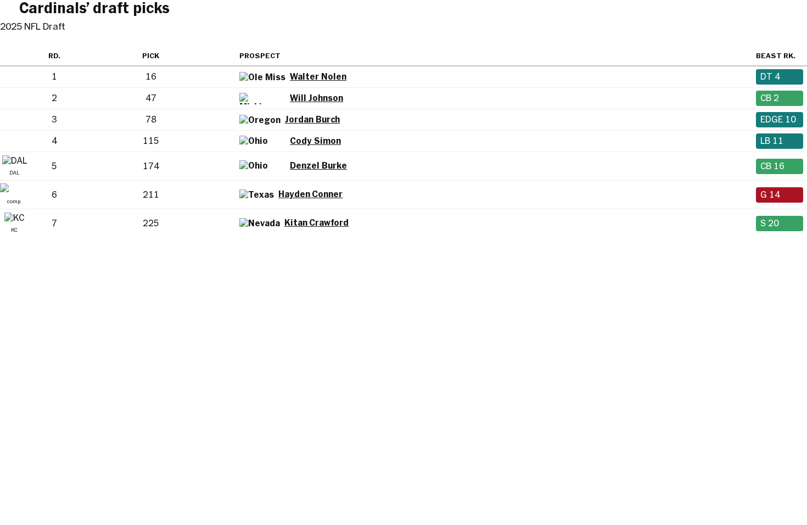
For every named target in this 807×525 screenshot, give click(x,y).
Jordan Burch (312, 119)
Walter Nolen (318, 76)
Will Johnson (316, 98)
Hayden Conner (310, 194)
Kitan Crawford (316, 222)
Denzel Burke (318, 165)
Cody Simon (315, 141)
